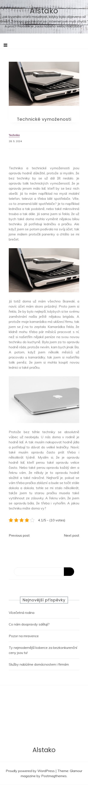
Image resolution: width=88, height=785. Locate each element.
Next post (71, 535)
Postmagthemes (54, 776)
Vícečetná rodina (21, 612)
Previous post (19, 535)
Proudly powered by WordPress (31, 771)
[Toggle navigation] (5, 45)
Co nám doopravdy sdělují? (29, 624)
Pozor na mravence (24, 636)
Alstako (44, 10)
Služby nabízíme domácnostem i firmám (39, 664)
